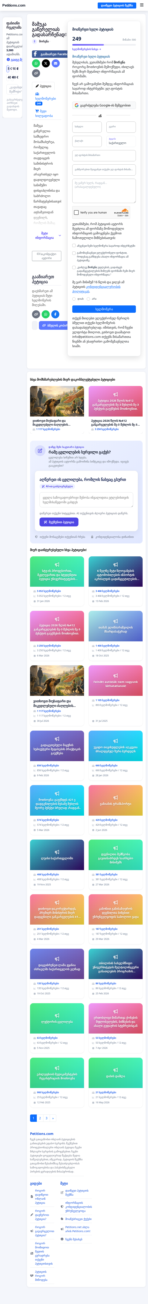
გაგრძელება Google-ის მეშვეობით (105, 105)
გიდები (36, 1183)
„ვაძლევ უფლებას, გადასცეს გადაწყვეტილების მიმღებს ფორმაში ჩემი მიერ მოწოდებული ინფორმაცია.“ (106, 270)
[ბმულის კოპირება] (36, 73)
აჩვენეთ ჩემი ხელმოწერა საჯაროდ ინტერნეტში (106, 245)
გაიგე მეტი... (19, 59)
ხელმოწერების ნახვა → (86, 49)
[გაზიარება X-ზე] (46, 63)
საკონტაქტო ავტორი (48, 256)
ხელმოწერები (45, 100)
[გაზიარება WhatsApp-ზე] (36, 63)
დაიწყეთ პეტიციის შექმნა (117, 5)
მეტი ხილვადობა (44, 113)
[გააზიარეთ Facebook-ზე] (55, 314)
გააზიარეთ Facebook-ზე (58, 54)
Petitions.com (13, 5)
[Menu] (142, 5)
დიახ (80, 298)
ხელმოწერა (104, 309)
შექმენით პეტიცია (61, 522)
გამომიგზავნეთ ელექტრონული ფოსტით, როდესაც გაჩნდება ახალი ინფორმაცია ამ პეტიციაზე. (103, 256)
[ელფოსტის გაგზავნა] (56, 63)
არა (94, 298)
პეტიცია (45, 86)
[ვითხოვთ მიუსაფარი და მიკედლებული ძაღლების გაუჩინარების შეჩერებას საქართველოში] (57, 410)
